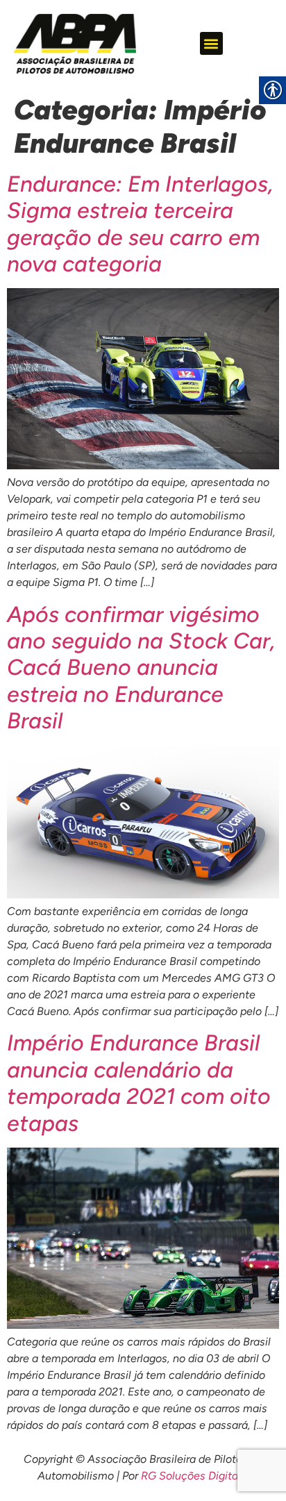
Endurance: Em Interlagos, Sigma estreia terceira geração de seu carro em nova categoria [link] (140, 224)
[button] (211, 43)
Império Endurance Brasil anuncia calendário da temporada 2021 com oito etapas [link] (139, 1083)
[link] (75, 44)
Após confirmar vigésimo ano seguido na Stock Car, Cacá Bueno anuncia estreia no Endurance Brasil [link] (141, 668)
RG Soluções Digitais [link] (193, 1475)
